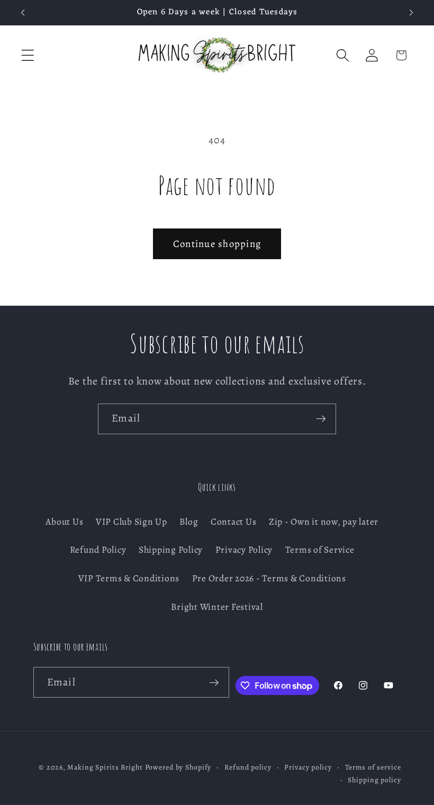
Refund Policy (98, 549)
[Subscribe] (321, 419)
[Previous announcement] (22, 12)
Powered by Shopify (178, 767)
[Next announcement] (411, 12)
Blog (188, 521)
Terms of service (373, 767)
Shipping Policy (171, 549)
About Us (64, 521)
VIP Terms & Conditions (129, 578)
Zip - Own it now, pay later (323, 521)
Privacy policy (307, 767)
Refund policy (247, 767)
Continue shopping (217, 243)
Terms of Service (320, 549)
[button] (27, 55)
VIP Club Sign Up (131, 521)
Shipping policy (374, 780)
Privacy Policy (244, 549)
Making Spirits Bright (104, 767)
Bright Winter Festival (217, 606)
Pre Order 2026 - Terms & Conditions (269, 578)
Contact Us (234, 521)
